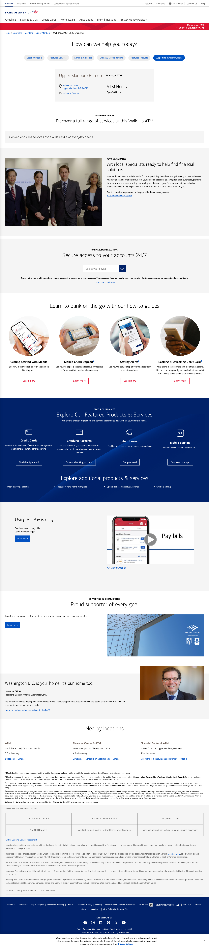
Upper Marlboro (43, 33)
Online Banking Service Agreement (21, 840)
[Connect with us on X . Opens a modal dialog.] (116, 922)
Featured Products (139, 57)
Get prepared (130, 462)
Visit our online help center (119, 195)
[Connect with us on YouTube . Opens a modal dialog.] (124, 922)
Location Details (34, 57)
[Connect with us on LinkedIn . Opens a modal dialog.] (100, 922)
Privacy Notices (125, 944)
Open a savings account (18, 486)
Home (8, 33)
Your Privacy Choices (165, 905)
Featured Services (58, 57)
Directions (10, 758)
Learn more (29, 380)
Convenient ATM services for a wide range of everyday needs (104, 137)
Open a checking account (79, 462)
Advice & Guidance (83, 57)
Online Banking (163, 486)
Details (21, 758)
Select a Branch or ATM (191, 28)
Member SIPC (174, 854)
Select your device (95, 268)
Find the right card (29, 462)
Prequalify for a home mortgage (72, 486)
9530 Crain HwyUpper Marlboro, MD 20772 (75, 87)
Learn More (22, 538)
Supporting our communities (169, 57)
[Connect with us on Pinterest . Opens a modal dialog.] (108, 922)
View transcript (118, 568)
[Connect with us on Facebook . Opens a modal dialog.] (85, 922)
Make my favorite (71, 93)
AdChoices (143, 905)
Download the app (180, 462)
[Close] (204, 940)
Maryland (29, 33)
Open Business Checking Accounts (123, 486)
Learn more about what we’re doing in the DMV (27, 710)
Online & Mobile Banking (111, 57)
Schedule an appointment (98, 758)
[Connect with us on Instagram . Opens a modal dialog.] (93, 922)
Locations (18, 33)
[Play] (150, 539)
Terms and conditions (105, 282)
